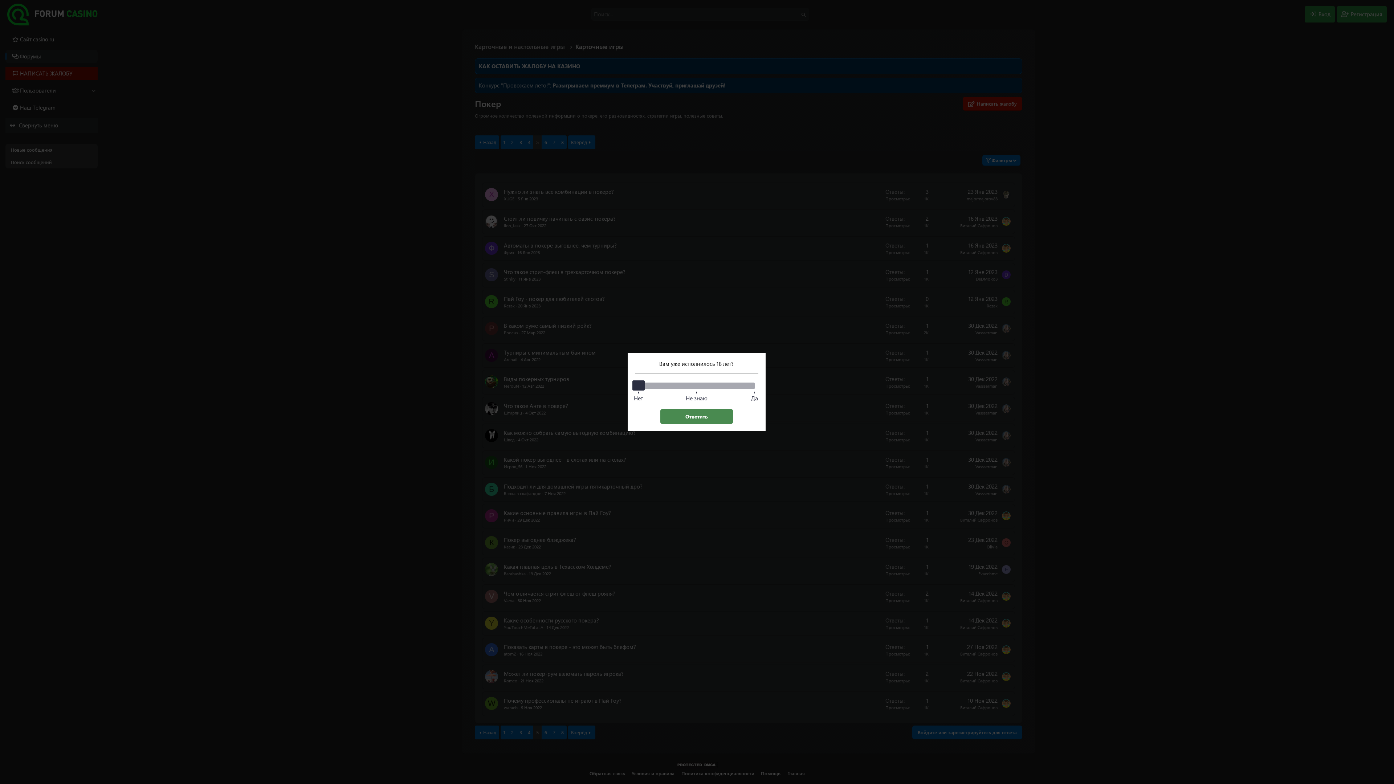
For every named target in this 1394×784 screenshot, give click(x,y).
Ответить (696, 416)
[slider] (638, 385)
